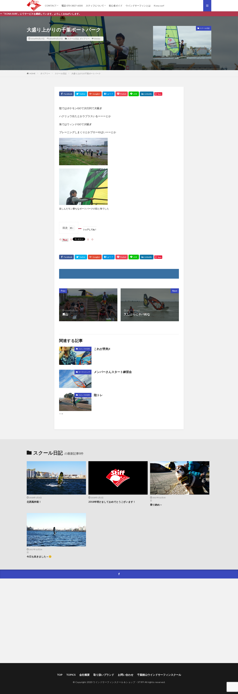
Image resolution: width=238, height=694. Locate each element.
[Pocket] (121, 94)
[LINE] (134, 94)
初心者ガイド (115, 5)
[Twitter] (81, 94)
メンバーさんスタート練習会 (113, 372)
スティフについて (95, 5)
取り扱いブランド (103, 674)
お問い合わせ (125, 674)
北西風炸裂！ (34, 501)
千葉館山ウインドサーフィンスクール (159, 674)
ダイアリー (85, 38)
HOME (32, 73)
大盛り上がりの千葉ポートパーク (86, 73)
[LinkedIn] (146, 94)
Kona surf (159, 5)
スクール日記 (73, 38)
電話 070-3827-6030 (72, 5)
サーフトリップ (84, 372)
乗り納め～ (156, 504)
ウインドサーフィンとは (138, 5)
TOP (59, 674)
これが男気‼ (102, 349)
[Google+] (95, 94)
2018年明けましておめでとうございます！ (112, 501)
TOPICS (71, 674)
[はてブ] (108, 94)
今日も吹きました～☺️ (39, 556)
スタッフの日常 (84, 349)
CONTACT (51, 5)
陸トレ (98, 395)
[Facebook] (66, 94)
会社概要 (84, 674)
